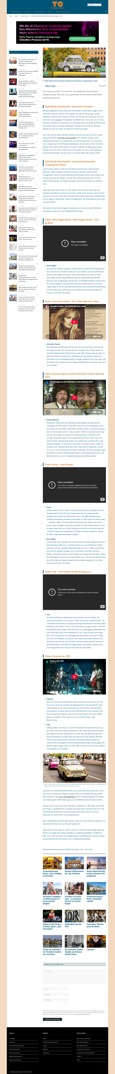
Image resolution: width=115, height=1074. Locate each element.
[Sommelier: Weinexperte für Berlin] (96, 916)
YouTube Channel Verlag (83, 1049)
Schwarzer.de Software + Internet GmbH (21, 1072)
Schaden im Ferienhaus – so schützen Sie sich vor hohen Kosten (73, 900)
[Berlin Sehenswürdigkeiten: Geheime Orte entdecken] (96, 863)
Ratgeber (45, 1049)
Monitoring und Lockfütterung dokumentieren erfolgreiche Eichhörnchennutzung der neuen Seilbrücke (27, 199)
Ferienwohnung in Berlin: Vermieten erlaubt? (95, 898)
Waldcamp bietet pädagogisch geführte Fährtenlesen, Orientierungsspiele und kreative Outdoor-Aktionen (27, 158)
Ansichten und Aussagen (67, 138)
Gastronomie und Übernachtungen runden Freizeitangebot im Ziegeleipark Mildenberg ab (27, 258)
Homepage (12, 1038)
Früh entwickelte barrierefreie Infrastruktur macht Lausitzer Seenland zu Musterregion (26, 299)
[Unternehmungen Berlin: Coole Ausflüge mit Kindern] (52, 863)
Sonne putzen (39, 12)
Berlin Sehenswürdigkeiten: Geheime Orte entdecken (96, 873)
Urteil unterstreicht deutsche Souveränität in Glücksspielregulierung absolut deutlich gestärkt (27, 146)
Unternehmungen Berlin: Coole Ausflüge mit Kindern (52, 873)
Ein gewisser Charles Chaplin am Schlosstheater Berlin (74, 951)
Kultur (27, 12)
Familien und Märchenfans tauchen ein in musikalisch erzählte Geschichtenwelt (28, 135)
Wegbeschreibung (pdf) (15, 1056)
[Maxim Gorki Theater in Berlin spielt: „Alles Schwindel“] (52, 916)
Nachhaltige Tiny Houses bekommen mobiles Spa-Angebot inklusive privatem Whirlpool (27, 188)
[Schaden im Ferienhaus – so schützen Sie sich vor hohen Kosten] (74, 888)
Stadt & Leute (15, 12)
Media (44, 1038)
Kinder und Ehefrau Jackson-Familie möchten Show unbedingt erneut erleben (27, 83)
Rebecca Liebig (50, 86)
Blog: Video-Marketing (82, 1042)
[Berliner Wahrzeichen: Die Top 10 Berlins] (74, 863)
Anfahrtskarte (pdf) (14, 1053)
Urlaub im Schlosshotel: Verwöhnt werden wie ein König (52, 951)
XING (78, 1060)
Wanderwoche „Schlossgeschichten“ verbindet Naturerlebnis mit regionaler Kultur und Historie (28, 278)
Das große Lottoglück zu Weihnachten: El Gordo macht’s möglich (52, 900)
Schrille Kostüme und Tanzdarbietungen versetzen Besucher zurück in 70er (26, 178)
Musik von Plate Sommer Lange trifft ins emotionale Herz (27, 238)
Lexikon (45, 1045)
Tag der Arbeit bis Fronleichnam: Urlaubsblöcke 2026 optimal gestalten (27, 248)
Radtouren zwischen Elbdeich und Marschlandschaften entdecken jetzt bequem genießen (27, 210)
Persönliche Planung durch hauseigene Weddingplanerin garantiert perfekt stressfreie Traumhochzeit (26, 125)
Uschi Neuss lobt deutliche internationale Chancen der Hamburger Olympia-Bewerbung (27, 169)
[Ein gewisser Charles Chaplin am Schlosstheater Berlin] (74, 941)
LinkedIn (79, 1056)
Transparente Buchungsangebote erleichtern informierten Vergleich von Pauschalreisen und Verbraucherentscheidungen (27, 93)
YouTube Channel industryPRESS (85, 1053)
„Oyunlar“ (91, 949)
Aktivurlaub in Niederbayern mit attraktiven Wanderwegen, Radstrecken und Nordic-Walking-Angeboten (27, 62)
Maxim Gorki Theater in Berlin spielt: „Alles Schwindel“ (52, 926)
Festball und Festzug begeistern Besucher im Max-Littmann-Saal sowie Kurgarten (27, 219)
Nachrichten (46, 1053)
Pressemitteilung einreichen (50, 1042)
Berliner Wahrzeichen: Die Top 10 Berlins (74, 872)
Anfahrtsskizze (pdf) (14, 1049)
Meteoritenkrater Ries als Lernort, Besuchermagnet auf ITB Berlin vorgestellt (27, 289)
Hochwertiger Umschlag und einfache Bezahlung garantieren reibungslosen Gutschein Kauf (27, 267)
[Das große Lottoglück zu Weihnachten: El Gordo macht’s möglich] (52, 888)
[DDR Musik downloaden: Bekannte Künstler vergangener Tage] (74, 63)
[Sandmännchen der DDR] (74, 916)
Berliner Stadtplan (62, 12)
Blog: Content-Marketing (83, 1038)
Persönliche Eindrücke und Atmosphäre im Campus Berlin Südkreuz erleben (26, 229)
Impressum (12, 1042)
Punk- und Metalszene (66, 797)
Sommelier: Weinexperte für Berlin (95, 925)
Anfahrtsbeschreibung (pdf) (16, 1045)
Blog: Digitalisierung (82, 1045)
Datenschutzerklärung (83, 1014)
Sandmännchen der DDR (73, 925)
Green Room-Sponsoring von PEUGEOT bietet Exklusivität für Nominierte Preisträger (27, 104)
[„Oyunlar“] (96, 941)
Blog (50, 12)
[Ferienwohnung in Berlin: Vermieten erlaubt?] (96, 888)
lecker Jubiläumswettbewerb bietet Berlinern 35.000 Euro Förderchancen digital (28, 114)
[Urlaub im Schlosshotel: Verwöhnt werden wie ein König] (52, 941)
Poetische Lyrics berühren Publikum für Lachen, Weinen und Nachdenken (28, 73)
